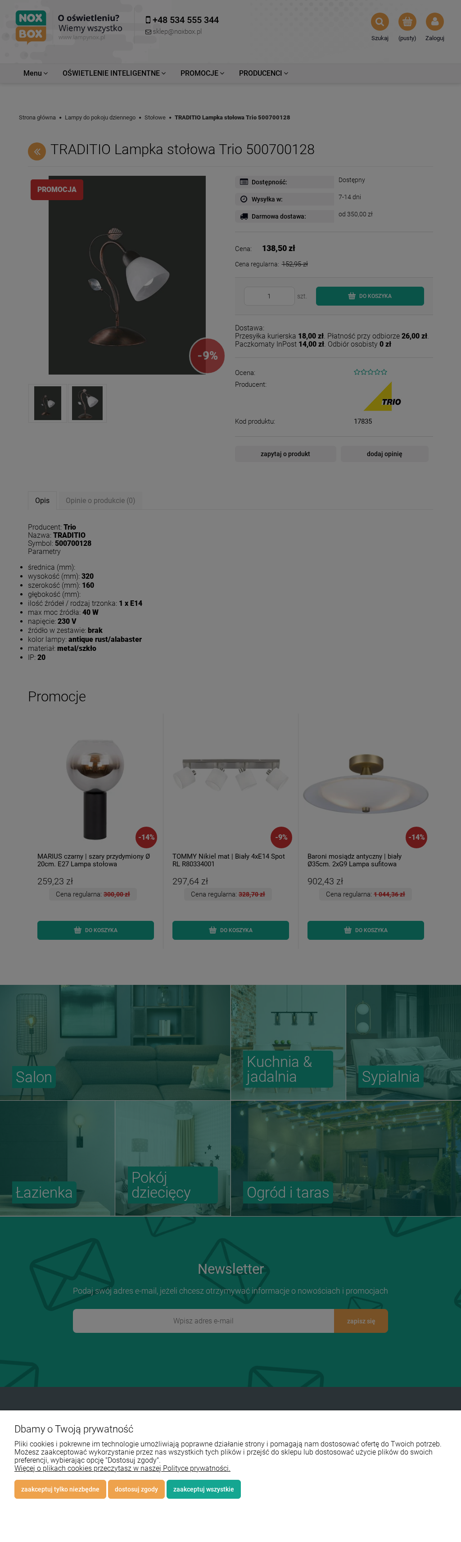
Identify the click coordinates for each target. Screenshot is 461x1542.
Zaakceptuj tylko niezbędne (60, 1489)
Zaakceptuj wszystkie (203, 1489)
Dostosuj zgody (136, 1489)
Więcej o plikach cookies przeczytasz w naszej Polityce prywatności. (122, 1468)
